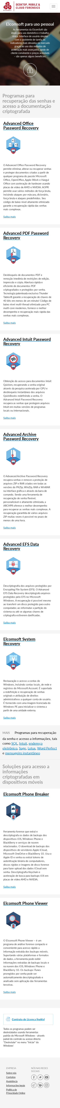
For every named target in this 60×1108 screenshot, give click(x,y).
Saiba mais (9, 216)
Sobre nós (11, 1073)
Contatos (11, 1077)
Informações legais (15, 1085)
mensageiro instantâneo (22, 753)
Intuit (23, 743)
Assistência (12, 1081)
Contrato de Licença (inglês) (28, 1019)
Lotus (32, 748)
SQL (14, 743)
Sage (22, 748)
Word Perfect (47, 748)
